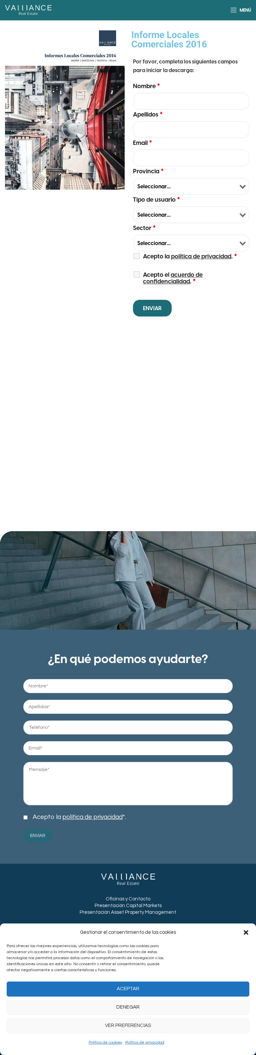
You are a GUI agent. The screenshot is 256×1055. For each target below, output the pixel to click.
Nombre (146, 86)
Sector (144, 228)
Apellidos (148, 114)
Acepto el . (173, 278)
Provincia (148, 171)
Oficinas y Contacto (128, 898)
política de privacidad (92, 817)
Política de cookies (105, 1042)
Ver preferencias (128, 1025)
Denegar (128, 1007)
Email (142, 143)
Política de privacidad (144, 1042)
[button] (246, 932)
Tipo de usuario (156, 199)
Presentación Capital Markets (128, 905)
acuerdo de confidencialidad (173, 278)
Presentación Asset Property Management (128, 912)
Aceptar (128, 988)
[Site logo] (28, 9)
